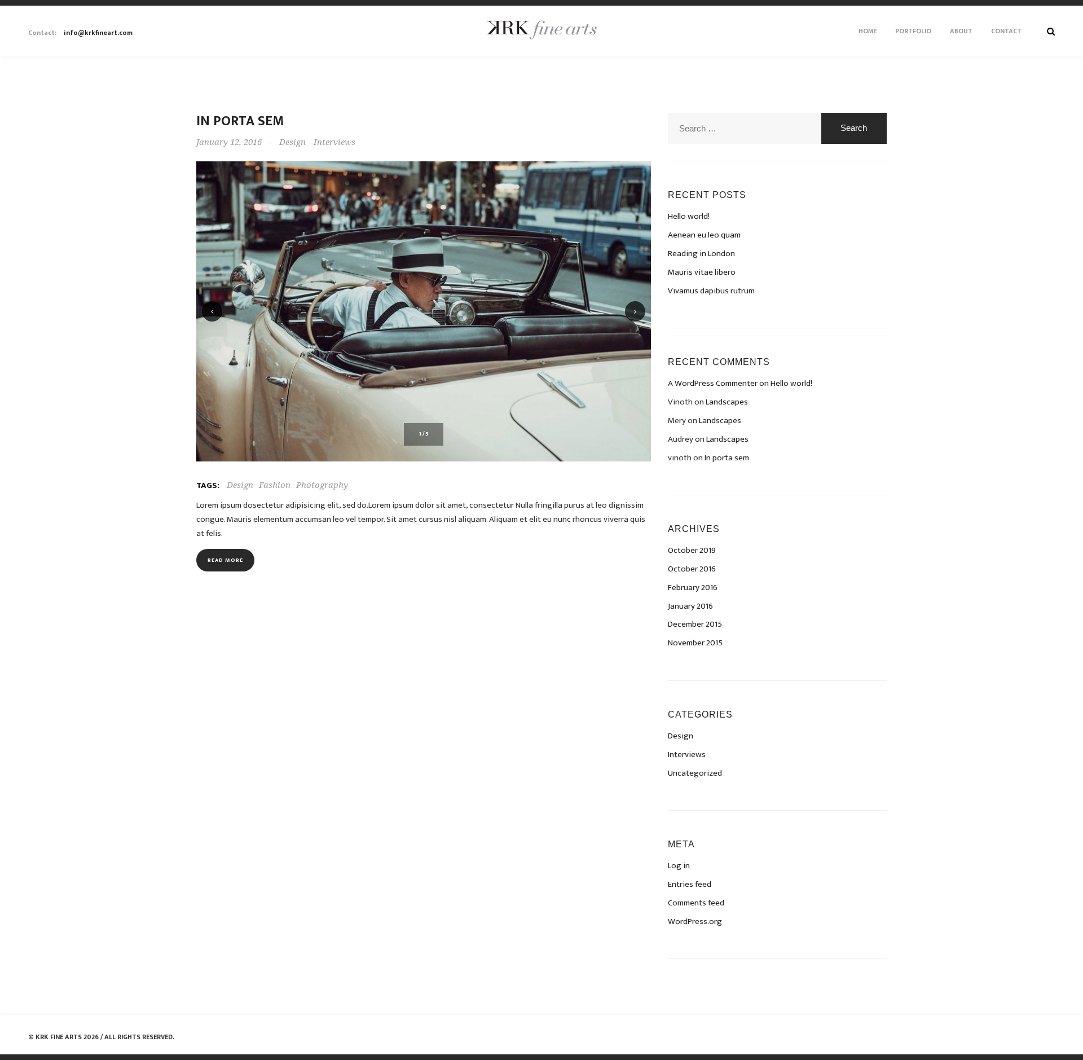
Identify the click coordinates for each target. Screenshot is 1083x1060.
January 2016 (690, 606)
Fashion (274, 485)
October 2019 (692, 550)
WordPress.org (695, 921)
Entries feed (689, 884)
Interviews (334, 142)
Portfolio (913, 31)
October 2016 (692, 569)
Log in (679, 866)
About (961, 31)
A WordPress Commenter (713, 383)
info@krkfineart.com (80, 32)
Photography (322, 485)
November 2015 (695, 643)
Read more (225, 560)
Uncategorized (695, 773)
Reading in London (701, 254)
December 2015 (695, 624)
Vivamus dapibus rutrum (711, 291)
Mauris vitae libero (702, 272)
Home (868, 31)
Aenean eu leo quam (704, 235)
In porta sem (240, 121)
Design (292, 142)
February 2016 (692, 587)
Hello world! (689, 216)
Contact (1006, 31)
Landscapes (727, 402)
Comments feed (696, 903)
